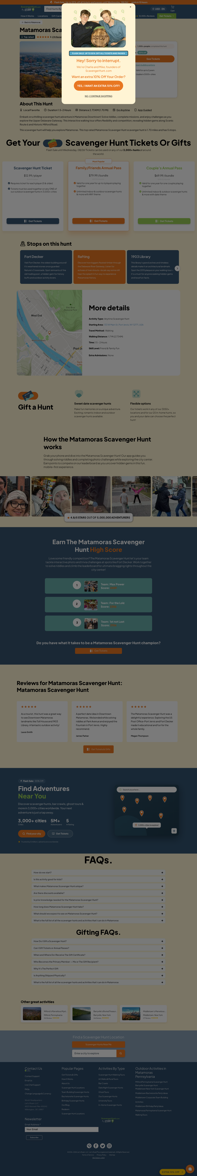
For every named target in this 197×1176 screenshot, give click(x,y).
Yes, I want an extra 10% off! (98, 85)
